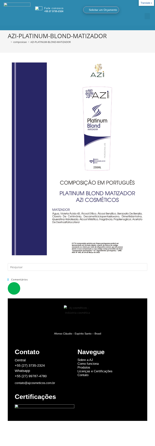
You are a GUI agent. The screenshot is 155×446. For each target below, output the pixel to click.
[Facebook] (146, 8)
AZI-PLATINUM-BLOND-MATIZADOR (50, 42)
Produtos (84, 367)
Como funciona (88, 363)
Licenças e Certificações (95, 371)
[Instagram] (142, 8)
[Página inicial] (9, 42)
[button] (147, 16)
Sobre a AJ (85, 360)
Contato (83, 375)
